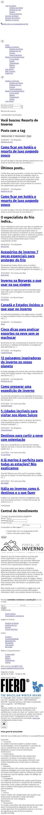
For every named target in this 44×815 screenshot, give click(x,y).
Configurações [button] (6, 720)
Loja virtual (9, 69)
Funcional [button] (4, 740)
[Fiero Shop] (22, 696)
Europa (12, 12)
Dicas (3, 324)
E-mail (4, 523)
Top (2, 706)
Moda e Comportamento (14, 57)
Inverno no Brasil (11, 16)
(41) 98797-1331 (17, 666)
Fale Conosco (10, 71)
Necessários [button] (5, 801)
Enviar (4, 537)
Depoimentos (10, 641)
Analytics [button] (4, 764)
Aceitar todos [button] (17, 720)
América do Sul (15, 10)
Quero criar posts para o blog (18, 533)
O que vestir (14, 93)
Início (7, 45)
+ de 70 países (10, 6)
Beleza (12, 65)
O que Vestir (14, 59)
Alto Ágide (5, 483)
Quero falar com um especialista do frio (22, 531)
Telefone (4, 521)
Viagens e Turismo (12, 20)
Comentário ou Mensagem (12, 527)
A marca (8, 637)
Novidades (9, 643)
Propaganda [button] (5, 776)
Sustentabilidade (12, 639)
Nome (4, 518)
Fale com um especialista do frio (15, 24)
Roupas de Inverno (12, 18)
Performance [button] (6, 752)
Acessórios (5, 247)
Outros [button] (3, 791)
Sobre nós (9, 73)
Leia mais (36, 718)
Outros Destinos (15, 14)
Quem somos (10, 614)
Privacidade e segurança (14, 616)
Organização (14, 63)
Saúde (11, 61)
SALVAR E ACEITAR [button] (7, 813)
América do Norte (16, 8)
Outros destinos (15, 89)
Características (6, 353)
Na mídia (8, 647)
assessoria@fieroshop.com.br (12, 668)
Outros (12, 67)
